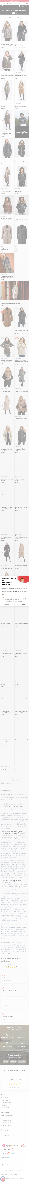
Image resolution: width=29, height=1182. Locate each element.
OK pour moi (22, 604)
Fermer (7, 604)
